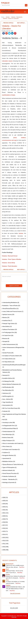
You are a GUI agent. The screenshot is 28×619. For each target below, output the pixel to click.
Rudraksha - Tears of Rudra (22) (11, 305)
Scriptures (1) (6, 452)
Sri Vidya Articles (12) (8, 361)
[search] (26, 5)
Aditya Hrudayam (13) (8, 440)
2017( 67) (5, 525)
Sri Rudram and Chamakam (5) (11, 449)
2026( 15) (5, 497)
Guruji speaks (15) (7, 405)
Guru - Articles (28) (7, 399)
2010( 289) (5, 546)
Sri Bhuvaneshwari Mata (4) (10, 428)
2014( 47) (5, 534)
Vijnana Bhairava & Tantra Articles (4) (12, 464)
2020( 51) (5, 516)
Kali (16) (4, 419)
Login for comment (14, 285)
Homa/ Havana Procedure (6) (10, 473)
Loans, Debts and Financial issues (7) (12, 311)
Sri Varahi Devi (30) (7, 335)
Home (2, 17)
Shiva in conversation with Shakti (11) (12, 443)
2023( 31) (5, 506)
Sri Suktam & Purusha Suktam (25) (12, 355)
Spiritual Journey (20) (8, 314)
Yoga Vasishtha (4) (7, 402)
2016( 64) (5, 528)
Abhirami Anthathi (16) (8, 470)
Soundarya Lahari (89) (8, 422)
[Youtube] (5, 3)
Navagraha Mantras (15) (9, 455)
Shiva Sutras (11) (7, 446)
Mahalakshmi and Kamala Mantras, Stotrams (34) (12, 371)
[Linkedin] (6, 3)
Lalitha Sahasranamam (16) (10, 344)
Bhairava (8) (5, 338)
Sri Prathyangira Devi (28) (9, 332)
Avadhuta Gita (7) (7, 320)
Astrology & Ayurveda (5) (9, 482)
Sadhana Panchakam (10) (9, 329)
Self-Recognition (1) (7, 396)
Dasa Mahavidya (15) (8, 434)
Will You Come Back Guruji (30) (11, 408)
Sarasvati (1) (5, 375)
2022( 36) (5, 509)
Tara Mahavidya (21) (8, 390)
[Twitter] (3, 3)
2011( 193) (5, 543)
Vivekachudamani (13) (8, 431)
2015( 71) (5, 531)
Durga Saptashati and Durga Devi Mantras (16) (14, 415)
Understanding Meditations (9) (10, 302)
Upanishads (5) (6, 458)
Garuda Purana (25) (7, 352)
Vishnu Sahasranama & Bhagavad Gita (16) (13, 348)
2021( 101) (5, 513)
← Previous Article (7, 22)
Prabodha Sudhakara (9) (9, 476)
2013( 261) (5, 537)
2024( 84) (5, 503)
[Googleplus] (8, 3)
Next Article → (21, 22)
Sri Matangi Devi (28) (8, 381)
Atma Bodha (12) (7, 326)
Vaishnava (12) (6, 393)
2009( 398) (5, 550)
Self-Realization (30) (8, 387)
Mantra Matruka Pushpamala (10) (11, 384)
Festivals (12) (6, 411)
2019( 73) (5, 519)
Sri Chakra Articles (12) (8, 358)
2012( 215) (5, 540)
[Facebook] (1, 3)
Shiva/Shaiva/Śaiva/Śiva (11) (10, 308)
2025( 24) (5, 500)
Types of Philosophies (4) (9, 467)
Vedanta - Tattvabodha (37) (9, 479)
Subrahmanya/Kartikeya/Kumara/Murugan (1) (14, 366)
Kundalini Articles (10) (8, 378)
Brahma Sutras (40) (7, 437)
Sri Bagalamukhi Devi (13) (9, 425)
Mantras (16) (5, 317)
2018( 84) (5, 522)
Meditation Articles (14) (8, 461)
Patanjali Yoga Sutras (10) (9, 323)
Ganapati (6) (5, 341)
